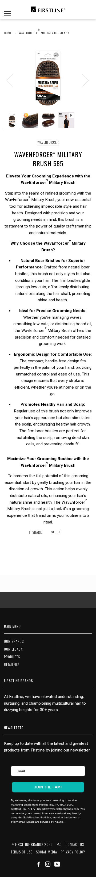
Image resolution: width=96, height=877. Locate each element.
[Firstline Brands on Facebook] (38, 864)
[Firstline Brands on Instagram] (48, 864)
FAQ (59, 844)
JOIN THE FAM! (48, 787)
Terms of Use (21, 852)
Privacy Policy (73, 852)
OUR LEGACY (13, 649)
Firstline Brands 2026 (32, 844)
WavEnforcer (48, 142)
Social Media (46, 852)
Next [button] (82, 80)
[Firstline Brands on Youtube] (57, 864)
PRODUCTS (12, 656)
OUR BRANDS (14, 641)
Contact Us (75, 844)
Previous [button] (13, 80)
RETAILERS (11, 664)
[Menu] (7, 9)
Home (8, 33)
